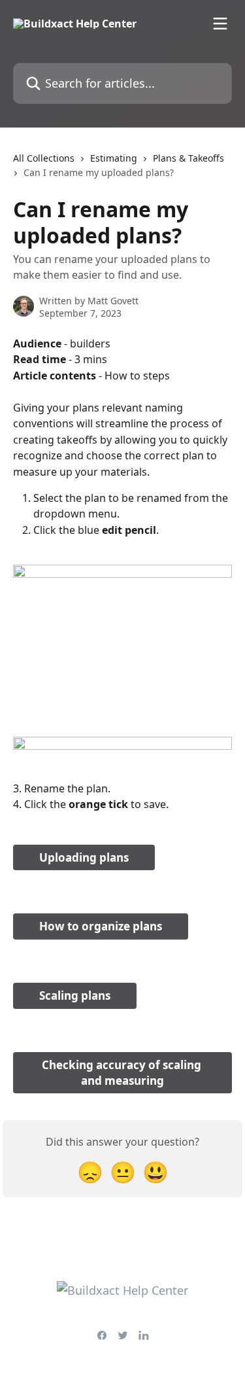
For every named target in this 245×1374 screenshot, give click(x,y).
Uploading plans (84, 857)
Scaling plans (74, 995)
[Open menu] (220, 23)
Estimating (113, 158)
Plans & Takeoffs (188, 158)
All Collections (43, 158)
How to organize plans (100, 926)
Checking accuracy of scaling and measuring (123, 1072)
